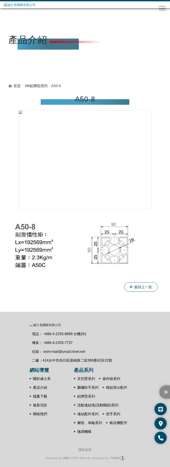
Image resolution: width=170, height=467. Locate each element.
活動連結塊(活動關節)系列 (97, 405)
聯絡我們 (40, 414)
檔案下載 (40, 396)
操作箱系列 (111, 379)
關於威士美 (42, 379)
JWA (66, 458)
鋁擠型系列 (86, 396)
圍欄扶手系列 (88, 387)
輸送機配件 (118, 423)
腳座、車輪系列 (89, 423)
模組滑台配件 (116, 387)
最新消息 (40, 405)
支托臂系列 (86, 379)
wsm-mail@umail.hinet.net (64, 351)
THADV (115, 458)
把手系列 (113, 414)
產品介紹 (40, 387)
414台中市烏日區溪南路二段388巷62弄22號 (77, 360)
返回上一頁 (143, 287)
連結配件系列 (88, 414)
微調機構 (84, 431)
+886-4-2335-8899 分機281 (65, 334)
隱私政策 (85, 450)
